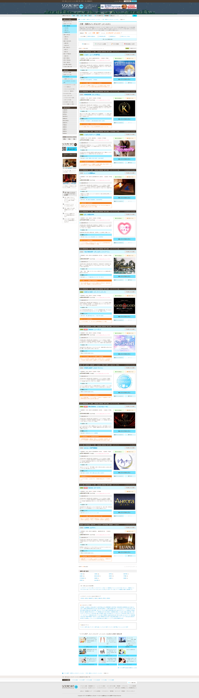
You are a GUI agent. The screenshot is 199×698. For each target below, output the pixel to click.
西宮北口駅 (96, 576)
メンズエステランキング (101, 687)
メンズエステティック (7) (70, 84)
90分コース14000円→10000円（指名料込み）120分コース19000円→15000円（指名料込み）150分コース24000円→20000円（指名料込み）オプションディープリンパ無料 (96, 519)
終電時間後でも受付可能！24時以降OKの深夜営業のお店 (118, 607)
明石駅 (81, 580)
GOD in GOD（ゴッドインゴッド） (93, 292)
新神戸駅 (125, 573)
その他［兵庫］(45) (68, 66)
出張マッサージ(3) (67, 23)
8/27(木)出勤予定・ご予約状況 (91, 79)
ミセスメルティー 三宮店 (90, 135)
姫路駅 (81, 576)
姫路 (74, 15)
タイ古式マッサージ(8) (68, 102)
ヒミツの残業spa (87, 173)
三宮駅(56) (65, 110)
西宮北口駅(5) (66, 120)
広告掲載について (88, 691)
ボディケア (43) (68, 99)
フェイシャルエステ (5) (69, 89)
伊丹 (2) (66, 39)
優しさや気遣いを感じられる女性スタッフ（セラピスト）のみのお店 (111, 613)
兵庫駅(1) (65, 129)
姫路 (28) (66, 43)
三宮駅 (81, 573)
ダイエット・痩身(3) (127, 587)
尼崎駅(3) (65, 127)
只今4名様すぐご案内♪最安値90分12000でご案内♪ (95, 120)
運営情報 (111, 691)
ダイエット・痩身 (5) (69, 91)
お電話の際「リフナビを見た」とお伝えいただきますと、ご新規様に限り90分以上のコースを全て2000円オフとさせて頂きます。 (95, 559)
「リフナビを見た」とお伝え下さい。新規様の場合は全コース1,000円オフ (95, 479)
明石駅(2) (65, 133)
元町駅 (95, 573)
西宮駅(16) (65, 122)
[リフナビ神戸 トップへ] (72, 6)
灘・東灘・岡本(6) (67, 64)
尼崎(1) (96, 598)
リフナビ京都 (89, 680)
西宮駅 (110, 576)
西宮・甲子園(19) (67, 53)
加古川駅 (96, 580)
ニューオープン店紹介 (101, 686)
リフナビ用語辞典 (132, 686)
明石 (78, 15)
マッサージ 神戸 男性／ (114, 627)
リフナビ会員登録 (96, 691)
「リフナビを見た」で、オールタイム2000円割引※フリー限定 (94, 321)
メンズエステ (66, 76)
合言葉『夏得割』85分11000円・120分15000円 (94, 158)
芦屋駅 (125, 576)
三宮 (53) (66, 28)
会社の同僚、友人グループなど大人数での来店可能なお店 (103, 610)
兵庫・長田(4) (66, 58)
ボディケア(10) (102, 589)
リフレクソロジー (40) (69, 97)
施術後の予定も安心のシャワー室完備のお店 (94, 611)
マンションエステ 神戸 (123, 627)
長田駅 (125, 578)
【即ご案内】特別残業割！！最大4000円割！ (94, 199)
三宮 (82, 15)
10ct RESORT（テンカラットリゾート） (95, 252)
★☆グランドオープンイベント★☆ (92, 512)
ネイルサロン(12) (67, 93)
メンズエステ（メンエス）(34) (86, 587)
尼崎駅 (95, 578)
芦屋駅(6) (65, 124)
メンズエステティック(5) (99, 587)
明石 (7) (66, 49)
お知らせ (82, 691)
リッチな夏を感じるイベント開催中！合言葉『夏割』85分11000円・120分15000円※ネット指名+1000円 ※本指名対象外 (96, 165)
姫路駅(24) (65, 118)
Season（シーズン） (91, 329)
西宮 (86, 15)
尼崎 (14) (66, 36)
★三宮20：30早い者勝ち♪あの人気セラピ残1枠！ (95, 472)
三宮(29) (82, 598)
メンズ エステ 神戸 (104, 627)
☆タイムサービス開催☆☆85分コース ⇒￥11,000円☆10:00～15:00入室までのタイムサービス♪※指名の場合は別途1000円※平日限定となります (96, 86)
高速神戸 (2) (67, 32)
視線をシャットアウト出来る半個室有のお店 (114, 618)
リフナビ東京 (104, 680)
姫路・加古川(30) (67, 41)
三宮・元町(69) (67, 25)
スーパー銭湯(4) (119, 589)
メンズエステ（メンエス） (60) (70, 81)
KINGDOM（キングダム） (90, 95)
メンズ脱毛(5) (108, 587)
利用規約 (123, 691)
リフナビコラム (125, 686)
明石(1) (104, 598)
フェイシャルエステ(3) (117, 587)
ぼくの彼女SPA (87, 214)
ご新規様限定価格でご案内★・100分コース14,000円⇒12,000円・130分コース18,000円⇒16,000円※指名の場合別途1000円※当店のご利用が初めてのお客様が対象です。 (95, 439)
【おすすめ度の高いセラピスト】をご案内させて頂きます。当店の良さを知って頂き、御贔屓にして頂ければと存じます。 (95, 283)
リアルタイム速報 (83, 686)
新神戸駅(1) (65, 116)
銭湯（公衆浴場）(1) (128, 589)
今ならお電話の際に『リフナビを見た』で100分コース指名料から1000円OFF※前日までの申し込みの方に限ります (96, 398)
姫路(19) (100, 598)
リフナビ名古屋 (96, 680)
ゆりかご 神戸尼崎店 (88, 448)
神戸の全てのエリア (68, 21)
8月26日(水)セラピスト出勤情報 (91, 433)
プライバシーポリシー (130, 691)
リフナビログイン (105, 691)
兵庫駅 (110, 578)
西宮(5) (108, 598)
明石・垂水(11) (67, 47)
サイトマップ (117, 691)
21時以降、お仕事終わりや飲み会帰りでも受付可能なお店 (92, 607)
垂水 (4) (66, 51)
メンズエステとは (83, 687)
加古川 (90, 15)
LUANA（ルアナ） (88, 528)
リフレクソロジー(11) (93, 589)
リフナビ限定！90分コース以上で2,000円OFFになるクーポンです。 (95, 126)
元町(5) (86, 598)
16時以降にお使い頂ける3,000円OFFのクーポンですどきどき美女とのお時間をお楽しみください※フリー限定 (95, 206)
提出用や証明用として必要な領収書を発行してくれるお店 (110, 608)
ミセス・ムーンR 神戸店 (90, 55)
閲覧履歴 (107, 15)
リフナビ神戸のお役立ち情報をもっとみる (128, 667)
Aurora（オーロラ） (90, 488)
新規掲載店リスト (91, 686)
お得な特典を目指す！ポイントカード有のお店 (120, 616)
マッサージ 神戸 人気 (84, 627)
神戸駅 (110, 573)
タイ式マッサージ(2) (110, 589)
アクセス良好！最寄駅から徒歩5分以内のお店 (106, 615)
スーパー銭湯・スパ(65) (69, 104)
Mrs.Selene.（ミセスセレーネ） (94, 407)
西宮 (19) (66, 56)
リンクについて (111, 687)
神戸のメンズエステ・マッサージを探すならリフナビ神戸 (100, 695)
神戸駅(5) (65, 114)
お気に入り (112, 15)
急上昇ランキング (91, 687)
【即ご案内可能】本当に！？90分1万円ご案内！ (94, 315)
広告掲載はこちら (124, 687)
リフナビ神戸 (82, 680)
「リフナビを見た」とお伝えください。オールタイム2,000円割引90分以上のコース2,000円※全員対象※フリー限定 (95, 243)
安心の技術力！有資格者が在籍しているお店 (114, 611)
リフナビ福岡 (111, 680)
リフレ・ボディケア (68, 95)
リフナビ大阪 (75, 680)
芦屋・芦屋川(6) (67, 60)
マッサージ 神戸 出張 (94, 627)
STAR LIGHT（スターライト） (92, 368)
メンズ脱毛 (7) (68, 86)
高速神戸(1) (91, 598)
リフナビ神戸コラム (99, 15)
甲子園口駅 (82, 578)
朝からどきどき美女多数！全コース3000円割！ (94, 236)
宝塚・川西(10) (67, 62)
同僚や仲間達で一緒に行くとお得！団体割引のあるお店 (97, 616)
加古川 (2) (67, 45)
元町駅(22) (65, 112)
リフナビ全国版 (66, 680)
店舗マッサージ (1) (68, 78)
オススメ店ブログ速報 (111, 686)
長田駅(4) (65, 131)
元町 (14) (66, 30)
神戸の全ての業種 (67, 72)
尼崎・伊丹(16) (67, 34)
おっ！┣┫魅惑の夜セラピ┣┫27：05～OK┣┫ (94, 277)
